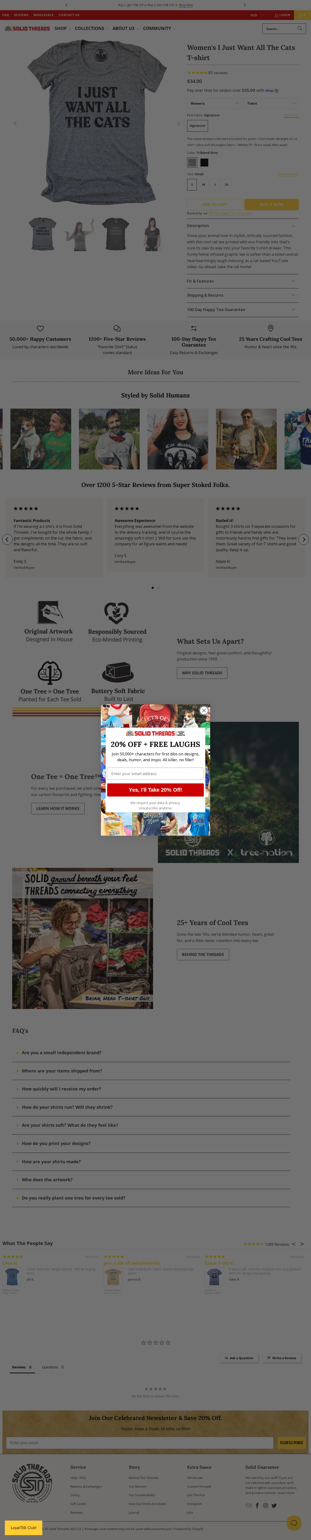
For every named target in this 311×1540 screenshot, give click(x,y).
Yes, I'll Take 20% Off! (155, 790)
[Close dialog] (204, 710)
